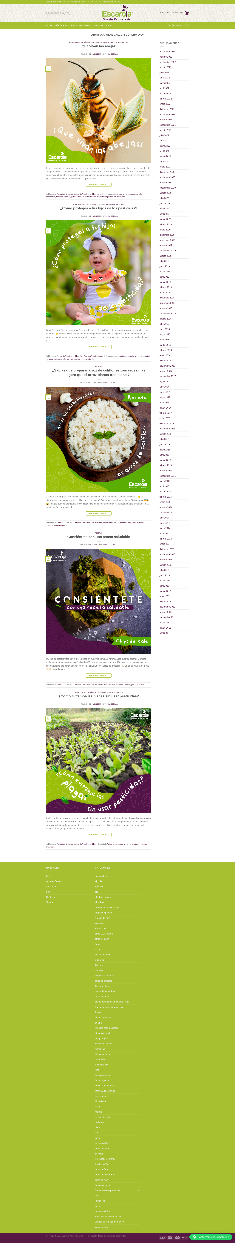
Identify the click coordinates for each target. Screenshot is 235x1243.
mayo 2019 (165, 271)
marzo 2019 (165, 282)
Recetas (98, 366)
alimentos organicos (143, 356)
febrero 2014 (166, 539)
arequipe (99, 923)
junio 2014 (165, 523)
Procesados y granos (105, 1159)
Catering (99, 965)
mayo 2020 (165, 209)
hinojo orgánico (102, 1038)
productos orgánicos (105, 197)
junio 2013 (165, 575)
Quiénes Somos (61, 25)
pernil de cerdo (102, 1148)
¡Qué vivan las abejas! (98, 46)
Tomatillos (100, 1201)
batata (98, 949)
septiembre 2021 (168, 125)
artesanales (50, 197)
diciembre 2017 (167, 360)
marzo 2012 (165, 628)
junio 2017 (165, 392)
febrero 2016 (166, 465)
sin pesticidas (119, 197)
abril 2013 (164, 586)
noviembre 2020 (167, 177)
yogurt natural (101, 1227)
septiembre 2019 (168, 250)
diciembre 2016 (167, 423)
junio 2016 (165, 444)
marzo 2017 (165, 408)
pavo (97, 1138)
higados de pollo (103, 1033)
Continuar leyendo (98, 185)
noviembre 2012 (167, 607)
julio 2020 (164, 198)
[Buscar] (169, 25)
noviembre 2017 (167, 366)
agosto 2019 (165, 256)
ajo (96, 892)
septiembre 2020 (168, 188)
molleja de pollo (102, 1117)
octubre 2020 (166, 182)
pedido (133, 685)
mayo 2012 (165, 622)
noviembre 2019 (167, 240)
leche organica (102, 1080)
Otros (97, 1127)
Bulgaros (99, 960)
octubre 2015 (166, 470)
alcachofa (99, 902)
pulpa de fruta (101, 1169)
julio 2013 (164, 570)
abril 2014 (164, 533)
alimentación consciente (132, 194)
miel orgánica (101, 1096)
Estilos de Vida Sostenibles (104, 42)
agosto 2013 (165, 565)
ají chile (99, 881)
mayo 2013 (165, 580)
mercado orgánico (63, 197)
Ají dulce (99, 886)
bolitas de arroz (102, 954)
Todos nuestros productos (107, 1190)
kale (113, 685)
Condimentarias (102, 986)
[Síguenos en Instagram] (53, 13)
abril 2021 (164, 151)
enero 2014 (165, 544)
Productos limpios (89, 197)
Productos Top (102, 1164)
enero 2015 (165, 502)
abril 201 (164, 633)
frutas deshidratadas (105, 1017)
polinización (76, 197)
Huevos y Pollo (102, 1054)
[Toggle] (90, 891)
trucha (98, 1206)
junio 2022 (165, 78)
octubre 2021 (166, 119)
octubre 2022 (166, 57)
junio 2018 (165, 329)
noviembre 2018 (167, 303)
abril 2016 (164, 455)
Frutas (98, 1012)
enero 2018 (165, 355)
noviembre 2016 (167, 429)
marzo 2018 (165, 345)
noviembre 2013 (167, 554)
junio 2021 (165, 141)
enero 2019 (165, 292)
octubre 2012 (166, 612)
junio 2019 (165, 266)
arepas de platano (103, 913)
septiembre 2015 (168, 476)
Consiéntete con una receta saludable (98, 537)
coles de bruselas (103, 981)
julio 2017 (164, 387)
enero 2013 (165, 596)
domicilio (107, 685)
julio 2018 (164, 324)
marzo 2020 (165, 219)
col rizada (99, 685)
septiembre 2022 (168, 62)
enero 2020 (165, 230)
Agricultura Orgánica (79, 42)
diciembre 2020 (167, 172)
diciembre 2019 (167, 235)
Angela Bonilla (111, 54)
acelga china (101, 876)
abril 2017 (164, 402)
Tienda (108, 25)
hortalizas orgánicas (128, 523)
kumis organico (102, 1075)
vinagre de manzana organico (109, 1222)
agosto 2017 (165, 381)
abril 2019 (164, 277)
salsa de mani (102, 1180)
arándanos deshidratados (107, 907)
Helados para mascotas (106, 1028)
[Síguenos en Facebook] (48, 13)
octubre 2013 (166, 560)
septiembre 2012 (168, 617)
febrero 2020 (166, 224)
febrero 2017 (166, 413)
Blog (86, 25)
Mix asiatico (100, 1101)
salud (80, 359)
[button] (210, 1237)
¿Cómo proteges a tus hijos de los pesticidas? (98, 208)
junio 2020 (165, 203)
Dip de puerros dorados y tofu (109, 1007)
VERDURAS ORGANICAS (108, 1216)
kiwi (97, 1070)
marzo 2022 (165, 93)
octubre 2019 (166, 245)
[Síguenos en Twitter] (58, 13)
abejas (119, 194)
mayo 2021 (165, 146)
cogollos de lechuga (105, 976)
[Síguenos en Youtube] (68, 13)
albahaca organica (104, 897)
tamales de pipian (103, 1185)
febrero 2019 (166, 287)
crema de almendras (105, 991)
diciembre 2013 (167, 549)
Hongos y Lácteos (103, 1044)
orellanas (99, 1122)
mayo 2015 (165, 481)
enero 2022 (165, 104)
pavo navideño (102, 1143)
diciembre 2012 (167, 601)
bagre (98, 944)
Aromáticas (100, 928)
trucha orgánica (102, 1211)
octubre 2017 (166, 371)
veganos (140, 685)
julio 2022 (164, 72)
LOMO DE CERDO (104, 1085)
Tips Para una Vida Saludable (112, 204)
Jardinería (100, 1059)
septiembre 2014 (168, 512)
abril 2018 (164, 340)
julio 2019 (164, 261)
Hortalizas (100, 1049)
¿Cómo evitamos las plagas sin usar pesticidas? (98, 696)
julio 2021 (164, 135)
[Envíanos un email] (63, 13)
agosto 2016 (165, 434)
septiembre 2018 (168, 313)
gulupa (98, 1023)
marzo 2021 (165, 156)
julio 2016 (164, 439)
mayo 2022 (165, 83)
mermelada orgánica (105, 1091)
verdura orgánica (60, 525)
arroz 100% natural (104, 934)
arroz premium (102, 939)
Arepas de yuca (102, 918)
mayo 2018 (165, 334)
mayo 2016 (165, 450)
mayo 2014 (165, 528)
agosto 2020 (165, 193)
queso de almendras (105, 1175)
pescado (99, 1154)
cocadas (99, 970)
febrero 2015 (166, 497)
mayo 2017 (165, 397)
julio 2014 (164, 518)
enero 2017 (165, 418)
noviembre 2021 (167, 114)
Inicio (49, 25)
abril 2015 (164, 486)
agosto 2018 (165, 319)
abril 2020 (164, 214)
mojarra (98, 1106)
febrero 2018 (166, 350)
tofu (97, 1195)
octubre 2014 (166, 507)
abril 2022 (164, 88)
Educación (76, 25)
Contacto (98, 25)
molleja (98, 1112)
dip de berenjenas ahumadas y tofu (112, 1002)
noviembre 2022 (167, 51)
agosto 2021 (165, 130)
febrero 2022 (166, 99)
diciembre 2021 (167, 109)
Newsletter (123, 42)
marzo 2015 (165, 491)
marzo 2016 (165, 460)
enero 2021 (165, 167)
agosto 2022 (165, 67)
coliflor (116, 523)
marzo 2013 (165, 591)
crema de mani (102, 996)
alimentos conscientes (104, 523)
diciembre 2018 (167, 298)
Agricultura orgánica (115, 844)
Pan (97, 1133)
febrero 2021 (166, 161)
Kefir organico (102, 1065)
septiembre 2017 (168, 376)
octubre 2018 (166, 308)
